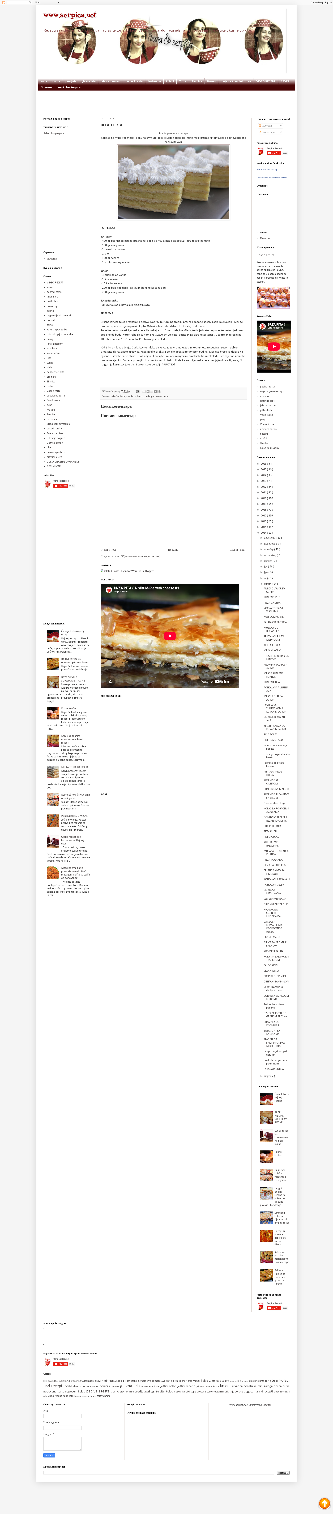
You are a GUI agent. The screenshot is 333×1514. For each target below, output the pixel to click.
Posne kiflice (266, 255)
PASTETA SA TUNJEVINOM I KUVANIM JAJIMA (275, 708)
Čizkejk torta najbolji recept (282, 1097)
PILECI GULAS (271, 837)
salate (50, 362)
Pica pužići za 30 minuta (74, 816)
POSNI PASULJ (272, 937)
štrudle (264, 443)
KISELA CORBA (272, 645)
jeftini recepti (267, 401)
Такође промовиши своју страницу (272, 177)
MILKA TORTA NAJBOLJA (74, 767)
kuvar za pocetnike (57, 329)
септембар (270, 555)
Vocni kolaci (53, 353)
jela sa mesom (110, 81)
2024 (264, 475)
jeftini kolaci (267, 410)
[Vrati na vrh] (324, 1504)
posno (50, 311)
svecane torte (205, 1391)
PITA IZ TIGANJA (272, 826)
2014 (264, 533)
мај (266, 578)
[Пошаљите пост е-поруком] (137, 391)
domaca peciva (268, 429)
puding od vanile (153, 396)
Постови (266, 125)
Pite (49, 358)
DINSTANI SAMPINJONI (276, 981)
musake (51, 410)
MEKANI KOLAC (272, 650)
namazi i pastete (56, 452)
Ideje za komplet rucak (236, 81)
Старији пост (237, 550)
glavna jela (89, 81)
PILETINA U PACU (273, 740)
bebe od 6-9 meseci (239, 1381)
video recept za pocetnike (62, 1396)
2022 (264, 487)
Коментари (268, 132)
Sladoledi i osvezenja (58, 424)
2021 (264, 492)
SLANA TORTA (271, 971)
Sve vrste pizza (55, 433)
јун (266, 572)
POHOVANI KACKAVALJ (277, 879)
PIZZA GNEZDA (272, 603)
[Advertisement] (166, 109)
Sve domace (54, 400)
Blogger (267, 1405)
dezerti (264, 434)
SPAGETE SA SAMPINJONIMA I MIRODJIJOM (275, 1042)
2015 (264, 527)
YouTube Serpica (69, 87)
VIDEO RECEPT (266, 81)
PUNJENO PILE (272, 597)
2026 (264, 464)
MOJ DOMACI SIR (274, 617)
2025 (264, 469)
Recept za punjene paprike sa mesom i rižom (280, 1238)
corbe (56, 81)
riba (49, 447)
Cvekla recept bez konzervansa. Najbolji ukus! (72, 840)
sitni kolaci (52, 348)
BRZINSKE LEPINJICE (275, 976)
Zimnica (197, 81)
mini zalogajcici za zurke (60, 334)
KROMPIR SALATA (274, 951)
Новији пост (108, 550)
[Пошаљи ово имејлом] (144, 391)
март (267, 1076)
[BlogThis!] (148, 391)
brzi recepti (53, 306)
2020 (264, 498)
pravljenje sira (54, 457)
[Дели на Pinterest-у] (159, 391)
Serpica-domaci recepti (268, 169)
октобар (269, 549)
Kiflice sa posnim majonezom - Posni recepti (72, 739)
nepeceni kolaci (75, 1391)
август (268, 561)
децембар (270, 538)
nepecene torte (55, 372)
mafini (263, 438)
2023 (264, 481)
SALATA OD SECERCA (275, 622)
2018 (264, 509)
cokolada (131, 396)
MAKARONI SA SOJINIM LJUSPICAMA (272, 913)
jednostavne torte (150, 1386)
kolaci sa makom (269, 448)
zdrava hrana (103, 1396)
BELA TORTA (270, 734)
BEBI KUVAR (54, 466)
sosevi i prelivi (54, 428)
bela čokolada (118, 396)
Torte (182, 81)
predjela (70, 81)
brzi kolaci (52, 301)
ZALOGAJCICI (271, 965)
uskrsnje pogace (56, 438)
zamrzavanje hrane (87, 1396)
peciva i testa (134, 81)
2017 (264, 515)
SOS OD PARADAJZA (275, 899)
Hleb (49, 367)
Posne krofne (68, 708)
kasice (216, 1386)
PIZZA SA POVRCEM (275, 865)
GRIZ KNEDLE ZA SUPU (276, 904)
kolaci (170, 81)
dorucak (51, 320)
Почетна (46, 87)
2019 (264, 504)
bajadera (225, 1381)
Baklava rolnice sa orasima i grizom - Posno (280, 1277)
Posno (211, 81)
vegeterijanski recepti (59, 315)
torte (166, 396)
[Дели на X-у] (151, 391)
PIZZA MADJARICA (274, 860)
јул (266, 566)
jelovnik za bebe (205, 1386)
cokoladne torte (56, 395)
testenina (154, 81)
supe (44, 81)
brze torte (265, 1381)
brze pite (254, 1381)
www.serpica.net (69, 15)
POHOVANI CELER (274, 884)
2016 (264, 521)
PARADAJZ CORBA (274, 1069)
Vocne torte (54, 391)
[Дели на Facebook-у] (155, 391)
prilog (50, 339)
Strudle (51, 414)
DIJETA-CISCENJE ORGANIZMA (63, 461)
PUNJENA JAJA (272, 682)
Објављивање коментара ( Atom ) (140, 556)
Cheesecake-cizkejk (274, 803)
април (268, 584)
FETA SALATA (271, 831)
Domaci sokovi (55, 443)
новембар (270, 543)
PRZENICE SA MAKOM (276, 789)
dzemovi (115, 1386)
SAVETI (285, 81)
